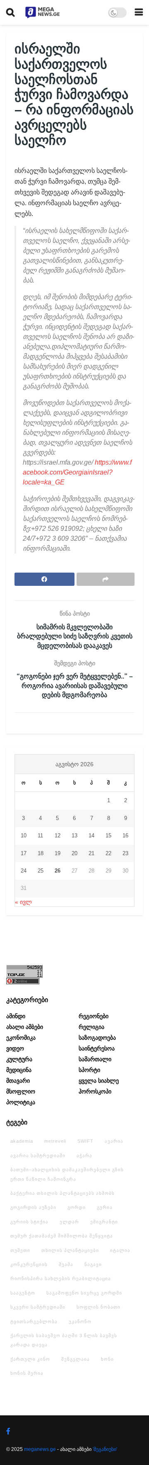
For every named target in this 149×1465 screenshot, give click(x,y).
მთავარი (18, 1080)
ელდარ (69, 1221)
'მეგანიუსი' (105, 1449)
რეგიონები (93, 1016)
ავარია (114, 1141)
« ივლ (23, 902)
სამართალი (95, 1059)
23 (125, 853)
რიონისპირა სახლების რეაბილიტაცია (60, 1278)
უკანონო (80, 1321)
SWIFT (85, 1141)
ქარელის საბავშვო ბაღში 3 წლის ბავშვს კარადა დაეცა (63, 1340)
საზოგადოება (97, 1037)
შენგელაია (75, 1359)
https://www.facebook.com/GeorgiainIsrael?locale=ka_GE (77, 472)
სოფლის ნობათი (98, 1306)
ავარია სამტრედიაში (37, 1155)
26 (57, 871)
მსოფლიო (20, 1091)
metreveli (55, 1141)
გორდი (76, 1207)
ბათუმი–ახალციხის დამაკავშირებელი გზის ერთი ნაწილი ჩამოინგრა (67, 1174)
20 (74, 853)
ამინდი (15, 1016)
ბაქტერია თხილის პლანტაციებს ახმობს (62, 1193)
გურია (105, 1207)
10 (23, 835)
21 (91, 853)
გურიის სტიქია (29, 1221)
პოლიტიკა (20, 1102)
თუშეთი (20, 1250)
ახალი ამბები (24, 1027)
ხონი (107, 1359)
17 (23, 853)
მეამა (66, 1264)
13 (74, 835)
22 (108, 853)
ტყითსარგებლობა (34, 1321)
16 (125, 835)
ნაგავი (93, 1264)
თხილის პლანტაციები (70, 1250)
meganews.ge (40, 1449)
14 (91, 835)
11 (40, 835)
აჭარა (84, 1155)
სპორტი (89, 1070)
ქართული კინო (30, 1359)
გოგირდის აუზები (33, 1207)
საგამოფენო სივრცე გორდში (84, 1292)
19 (57, 853)
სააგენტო (22, 1292)
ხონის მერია (26, 1373)
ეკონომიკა (21, 1037)
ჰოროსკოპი (95, 1091)
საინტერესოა (97, 1048)
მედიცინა (18, 1070)
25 (40, 871)
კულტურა (19, 1059)
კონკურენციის (29, 1264)
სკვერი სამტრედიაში (37, 1306)
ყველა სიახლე (99, 1080)
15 (108, 835)
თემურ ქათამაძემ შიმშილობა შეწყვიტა (61, 1235)
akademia (21, 1141)
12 (57, 835)
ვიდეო (15, 1048)
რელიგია (91, 1027)
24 (23, 871)
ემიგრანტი (104, 1221)
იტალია (120, 1250)
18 (40, 853)
